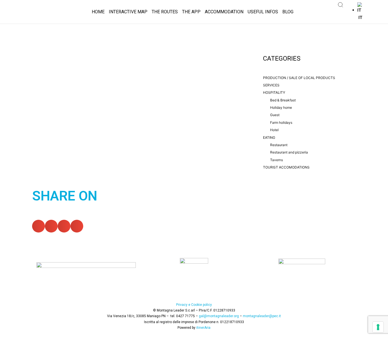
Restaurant (278, 145)
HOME (98, 11)
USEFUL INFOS (263, 11)
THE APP (191, 11)
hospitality (274, 92)
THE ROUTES (165, 11)
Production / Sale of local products (299, 78)
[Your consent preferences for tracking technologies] (378, 327)
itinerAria (203, 328)
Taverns (276, 160)
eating (269, 137)
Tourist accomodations (286, 167)
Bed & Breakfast (283, 100)
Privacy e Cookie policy (194, 305)
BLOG (287, 11)
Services (271, 85)
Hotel (274, 130)
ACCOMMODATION (224, 11)
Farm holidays (281, 122)
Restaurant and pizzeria (289, 152)
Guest (274, 115)
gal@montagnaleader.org (219, 316)
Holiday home (281, 107)
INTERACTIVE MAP (128, 11)
